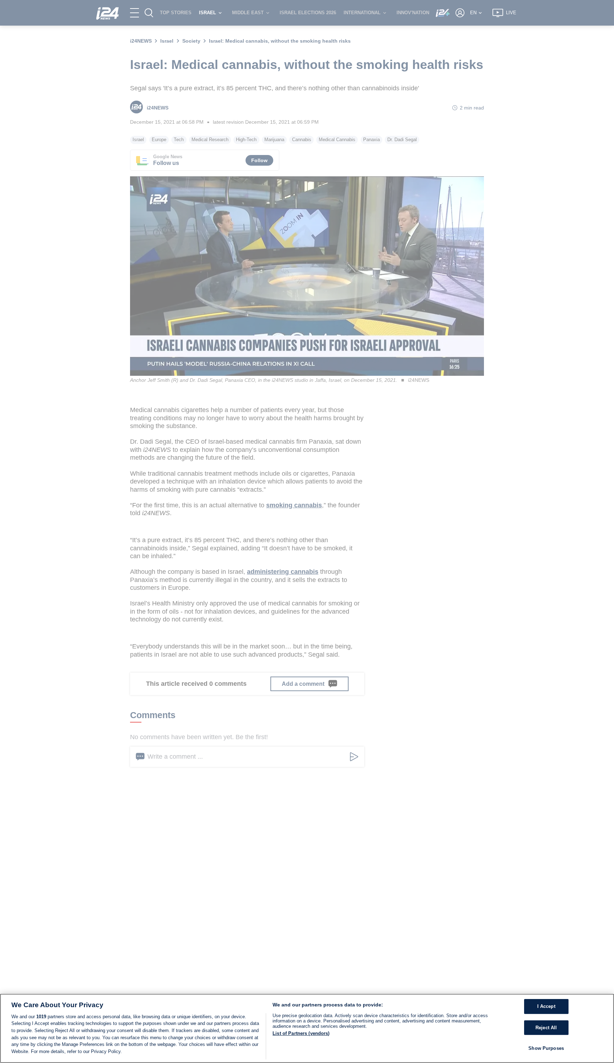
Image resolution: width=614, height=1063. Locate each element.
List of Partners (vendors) (301, 1033)
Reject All (546, 1027)
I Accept (546, 1006)
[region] (307, 1028)
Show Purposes (546, 1048)
